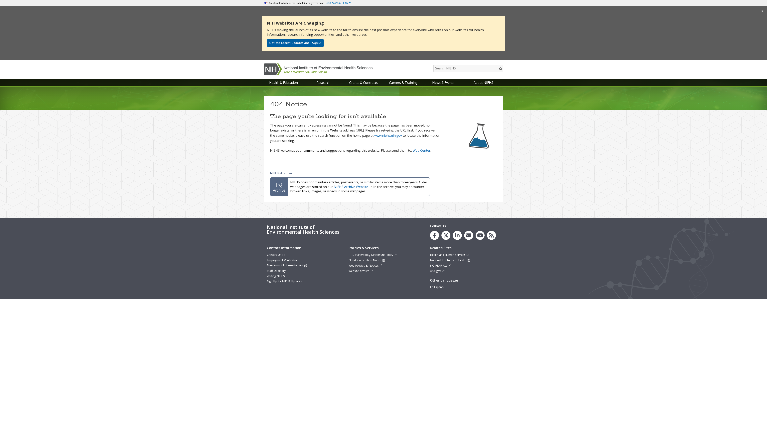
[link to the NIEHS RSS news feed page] (491, 235)
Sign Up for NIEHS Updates (284, 281)
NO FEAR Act (438, 265)
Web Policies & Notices (364, 265)
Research (323, 82)
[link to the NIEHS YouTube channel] (480, 235)
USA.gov (435, 271)
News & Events (443, 82)
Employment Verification (282, 260)
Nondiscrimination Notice (365, 260)
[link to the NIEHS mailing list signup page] (468, 235)
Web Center (421, 150)
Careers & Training (403, 82)
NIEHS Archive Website (351, 187)
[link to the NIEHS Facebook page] (434, 235)
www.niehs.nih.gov (388, 135)
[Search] (501, 69)
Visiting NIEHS (276, 276)
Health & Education (283, 82)
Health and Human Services (448, 255)
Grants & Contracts (363, 82)
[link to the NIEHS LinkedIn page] (457, 235)
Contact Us (274, 255)
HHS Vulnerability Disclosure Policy (371, 255)
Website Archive (359, 271)
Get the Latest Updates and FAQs (293, 43)
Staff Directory (276, 271)
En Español (437, 287)
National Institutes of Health (448, 260)
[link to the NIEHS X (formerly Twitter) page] (445, 235)
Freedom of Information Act (285, 265)
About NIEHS (483, 82)
